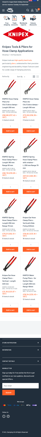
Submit (8, 392)
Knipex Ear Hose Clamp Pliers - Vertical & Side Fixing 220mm (29, 221)
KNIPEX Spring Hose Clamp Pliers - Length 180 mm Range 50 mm (10, 161)
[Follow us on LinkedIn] (8, 416)
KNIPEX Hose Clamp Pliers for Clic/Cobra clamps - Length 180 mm (31, 103)
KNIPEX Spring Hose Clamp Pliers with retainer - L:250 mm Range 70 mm (30, 162)
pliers (13, 63)
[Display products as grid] (34, 77)
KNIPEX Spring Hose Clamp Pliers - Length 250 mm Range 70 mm (10, 221)
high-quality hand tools (23, 60)
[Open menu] (3, 10)
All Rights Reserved (21, 432)
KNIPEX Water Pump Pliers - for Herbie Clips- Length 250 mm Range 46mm (29, 281)
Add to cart (10, 131)
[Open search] (28, 10)
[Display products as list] (38, 77)
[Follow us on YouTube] (3, 416)
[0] (36, 10)
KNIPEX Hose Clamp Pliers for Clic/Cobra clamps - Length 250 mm (10, 103)
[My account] (32, 10)
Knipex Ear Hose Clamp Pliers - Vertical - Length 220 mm (9, 279)
